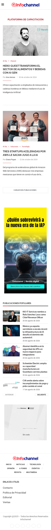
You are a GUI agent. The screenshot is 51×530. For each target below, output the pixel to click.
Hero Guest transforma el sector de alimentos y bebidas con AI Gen (24, 69)
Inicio (8, 464)
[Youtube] (28, 526)
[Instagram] (39, 526)
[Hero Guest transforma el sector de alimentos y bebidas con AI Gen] (25, 40)
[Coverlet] (25, 209)
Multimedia (31, 472)
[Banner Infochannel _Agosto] (25, 405)
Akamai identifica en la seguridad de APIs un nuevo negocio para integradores (33, 350)
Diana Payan (11, 159)
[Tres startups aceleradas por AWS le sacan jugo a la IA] (25, 126)
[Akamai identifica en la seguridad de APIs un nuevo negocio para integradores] (11, 350)
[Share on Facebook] (23, 98)
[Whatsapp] (34, 526)
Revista (17, 472)
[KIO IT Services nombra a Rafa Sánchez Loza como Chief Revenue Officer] (11, 316)
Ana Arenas (10, 77)
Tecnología (35, 464)
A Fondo (23, 468)
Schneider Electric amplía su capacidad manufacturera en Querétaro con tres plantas (35, 367)
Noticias (20, 464)
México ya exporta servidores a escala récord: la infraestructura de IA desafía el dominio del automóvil (35, 331)
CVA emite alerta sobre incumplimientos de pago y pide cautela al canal (35, 383)
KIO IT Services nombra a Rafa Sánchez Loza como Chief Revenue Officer (34, 314)
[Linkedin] (23, 526)
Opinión (10, 468)
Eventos (36, 468)
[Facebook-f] (12, 526)
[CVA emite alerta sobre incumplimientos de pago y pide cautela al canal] (11, 385)
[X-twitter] (17, 526)
